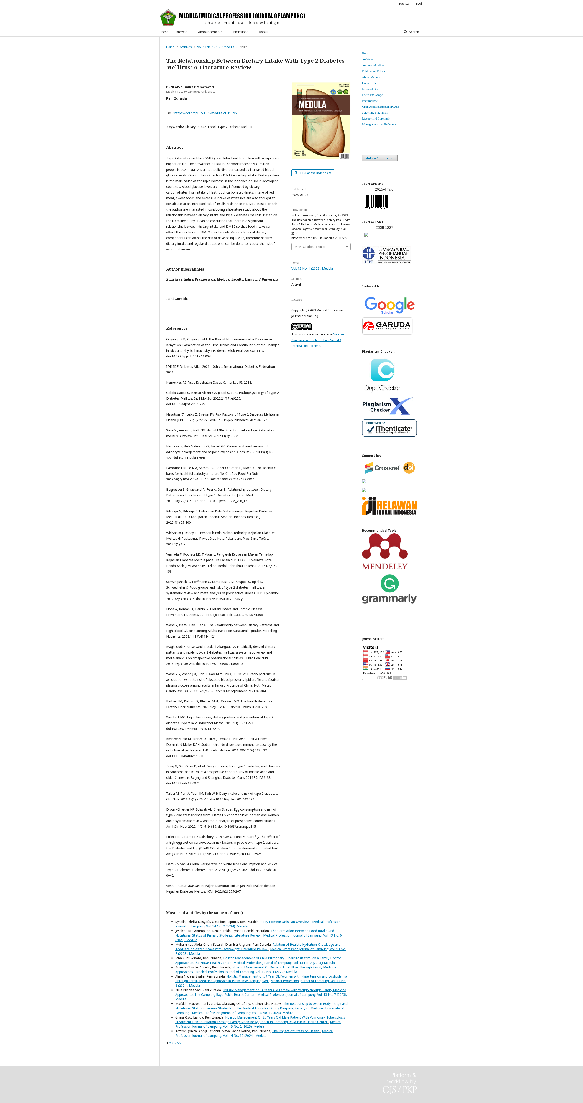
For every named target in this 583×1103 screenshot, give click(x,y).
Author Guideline (373, 65)
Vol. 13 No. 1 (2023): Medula (215, 47)
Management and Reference (379, 124)
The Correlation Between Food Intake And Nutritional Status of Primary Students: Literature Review (254, 933)
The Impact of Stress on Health (296, 1031)
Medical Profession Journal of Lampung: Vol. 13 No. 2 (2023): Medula (284, 962)
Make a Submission (379, 158)
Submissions (239, 32)
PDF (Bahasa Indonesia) (314, 173)
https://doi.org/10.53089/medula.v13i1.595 (205, 113)
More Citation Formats (310, 247)
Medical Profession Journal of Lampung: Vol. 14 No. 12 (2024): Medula (254, 1033)
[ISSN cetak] (366, 237)
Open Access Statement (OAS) (380, 106)
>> (179, 1043)
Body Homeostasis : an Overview (285, 921)
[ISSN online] (376, 210)
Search (413, 32)
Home (164, 32)
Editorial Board (371, 89)
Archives (186, 47)
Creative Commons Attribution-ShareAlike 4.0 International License (318, 340)
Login (420, 3)
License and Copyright (376, 118)
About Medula (371, 77)
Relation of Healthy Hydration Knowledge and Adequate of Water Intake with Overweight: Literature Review (257, 946)
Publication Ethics (373, 71)
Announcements (210, 32)
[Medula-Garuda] (387, 334)
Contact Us (369, 83)
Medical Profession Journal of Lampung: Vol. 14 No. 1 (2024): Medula (242, 1013)
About (264, 32)
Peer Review (369, 100)
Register (405, 3)
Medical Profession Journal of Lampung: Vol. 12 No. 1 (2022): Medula (246, 972)
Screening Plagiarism (375, 112)
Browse (182, 32)
